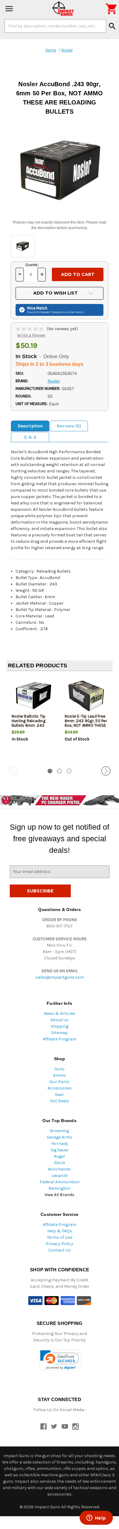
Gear (59, 1094)
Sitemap (59, 1032)
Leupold (59, 1175)
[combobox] (55, 26)
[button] (59, 1360)
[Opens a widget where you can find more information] (96, 1518)
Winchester (59, 1169)
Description (30, 426)
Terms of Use (59, 1237)
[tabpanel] (33, 719)
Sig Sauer (60, 1150)
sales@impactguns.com (59, 977)
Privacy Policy (59, 1243)
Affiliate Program (59, 1039)
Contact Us (59, 1250)
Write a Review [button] (31, 335)
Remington (59, 1188)
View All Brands (59, 1194)
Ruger (59, 1156)
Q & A (30, 437)
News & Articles (59, 1013)
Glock (59, 1162)
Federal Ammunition (60, 1182)
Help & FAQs (59, 1231)
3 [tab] (69, 771)
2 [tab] (59, 771)
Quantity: (32, 265)
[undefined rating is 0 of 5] (30, 328)
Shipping (59, 1026)
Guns (59, 1069)
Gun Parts (59, 1081)
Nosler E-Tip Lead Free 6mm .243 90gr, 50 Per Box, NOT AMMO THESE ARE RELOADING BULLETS (86, 725)
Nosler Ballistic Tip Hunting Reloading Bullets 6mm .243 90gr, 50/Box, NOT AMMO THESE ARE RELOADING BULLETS (30, 727)
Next (105, 770)
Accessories (60, 1088)
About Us (60, 1019)
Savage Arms (59, 1137)
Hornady (59, 1143)
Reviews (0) (69, 426)
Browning (59, 1130)
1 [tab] (50, 771)
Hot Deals (59, 1100)
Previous (13, 770)
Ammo (59, 1075)
